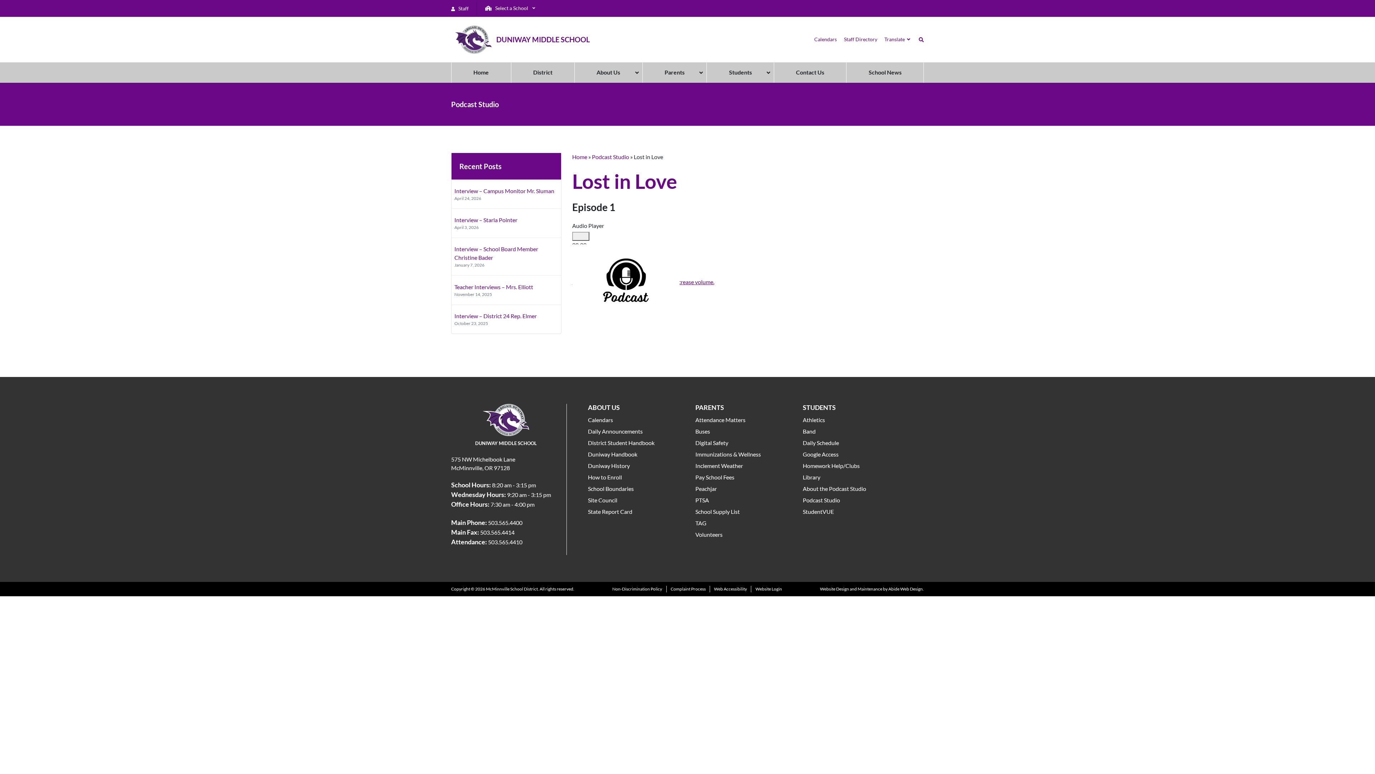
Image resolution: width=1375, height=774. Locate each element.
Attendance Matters (720, 419)
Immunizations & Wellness (728, 454)
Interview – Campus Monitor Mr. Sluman (504, 190)
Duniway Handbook (612, 454)
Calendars (600, 419)
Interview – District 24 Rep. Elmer (495, 315)
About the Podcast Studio (834, 488)
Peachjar (706, 488)
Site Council (602, 500)
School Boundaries (611, 488)
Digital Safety (711, 442)
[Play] (581, 236)
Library (811, 477)
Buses (702, 431)
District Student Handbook (621, 442)
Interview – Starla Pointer (485, 219)
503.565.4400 (505, 522)
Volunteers (709, 534)
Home (579, 156)
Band (809, 431)
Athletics (814, 419)
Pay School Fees (714, 477)
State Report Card (610, 511)
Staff (463, 8)
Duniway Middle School (543, 39)
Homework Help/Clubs (831, 465)
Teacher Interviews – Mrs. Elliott (493, 286)
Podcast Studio (610, 156)
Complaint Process (688, 589)
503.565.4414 (497, 532)
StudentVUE (818, 511)
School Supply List (717, 511)
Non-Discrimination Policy (637, 589)
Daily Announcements (615, 431)
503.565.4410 (505, 542)
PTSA (702, 500)
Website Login (769, 589)
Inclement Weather (719, 465)
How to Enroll (605, 477)
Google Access (821, 454)
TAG (700, 523)
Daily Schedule (821, 442)
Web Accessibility (730, 589)
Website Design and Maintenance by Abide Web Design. (872, 589)
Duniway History (609, 465)
